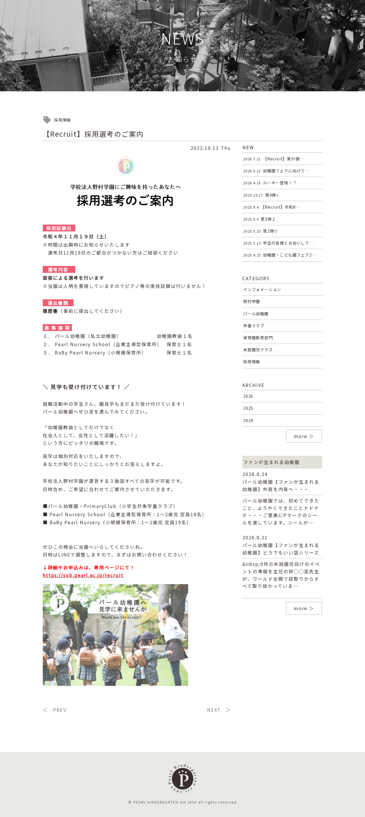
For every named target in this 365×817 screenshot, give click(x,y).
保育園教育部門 (258, 337)
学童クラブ (253, 325)
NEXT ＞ (219, 709)
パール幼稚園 (256, 313)
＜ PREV (54, 709)
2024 (248, 420)
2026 (248, 396)
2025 (248, 408)
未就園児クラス (258, 349)
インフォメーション (262, 289)
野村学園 (251, 301)
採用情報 (251, 361)
